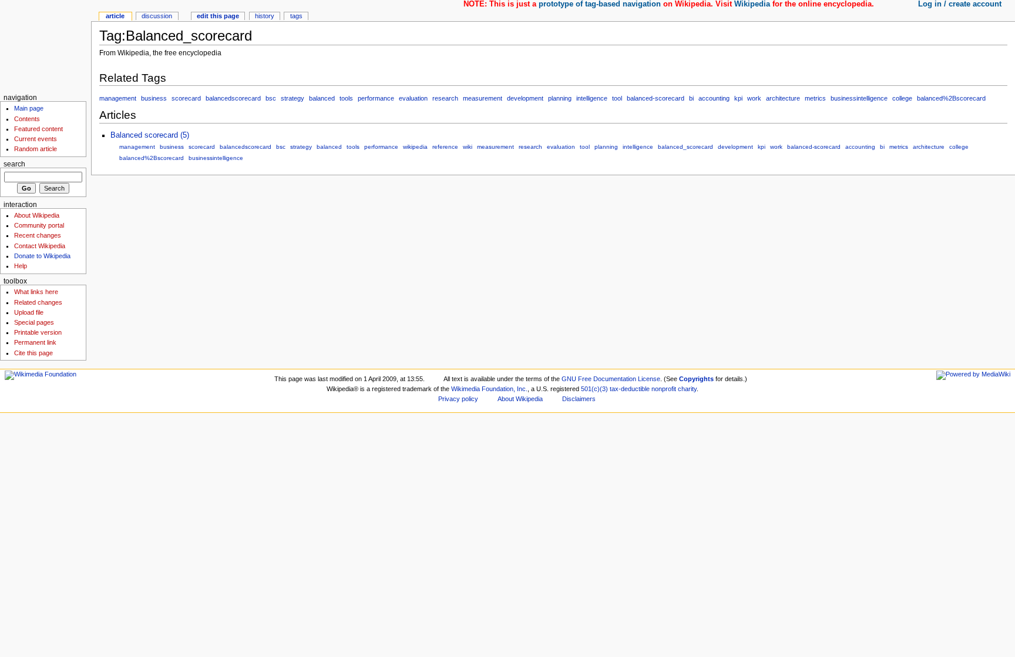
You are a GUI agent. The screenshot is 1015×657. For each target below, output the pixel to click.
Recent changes (37, 235)
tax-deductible (630, 388)
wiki (467, 147)
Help (20, 265)
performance (376, 98)
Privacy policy (458, 398)
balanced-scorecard (655, 98)
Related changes (38, 302)
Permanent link (35, 342)
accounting (714, 98)
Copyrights (696, 378)
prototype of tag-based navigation (600, 4)
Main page (28, 108)
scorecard (186, 98)
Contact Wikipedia (39, 245)
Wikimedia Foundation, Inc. (489, 388)
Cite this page (33, 352)
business (154, 98)
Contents (27, 118)
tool (617, 98)
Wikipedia (752, 4)
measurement (482, 98)
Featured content (38, 128)
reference (445, 147)
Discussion (157, 15)
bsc (270, 98)
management (117, 98)
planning (560, 98)
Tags (296, 15)
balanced (322, 98)
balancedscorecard (233, 98)
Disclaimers (579, 398)
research (445, 98)
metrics (815, 98)
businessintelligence (859, 98)
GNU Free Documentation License (611, 378)
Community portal (39, 225)
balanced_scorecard (685, 147)
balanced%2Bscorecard (951, 98)
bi (691, 98)
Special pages (34, 322)
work (754, 98)
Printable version (38, 332)
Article (115, 15)
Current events (35, 138)
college (902, 98)
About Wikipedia (36, 215)
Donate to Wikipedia (42, 255)
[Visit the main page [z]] (45, 45)
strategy (292, 98)
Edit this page (218, 15)
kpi (738, 98)
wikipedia (415, 147)
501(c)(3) (594, 388)
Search (14, 164)
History (264, 15)
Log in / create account (959, 4)
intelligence (591, 98)
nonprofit (663, 388)
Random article (35, 148)
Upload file (28, 312)
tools (346, 98)
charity (687, 388)
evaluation (413, 98)
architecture (783, 98)
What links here (36, 291)
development (525, 98)
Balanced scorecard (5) (149, 135)
